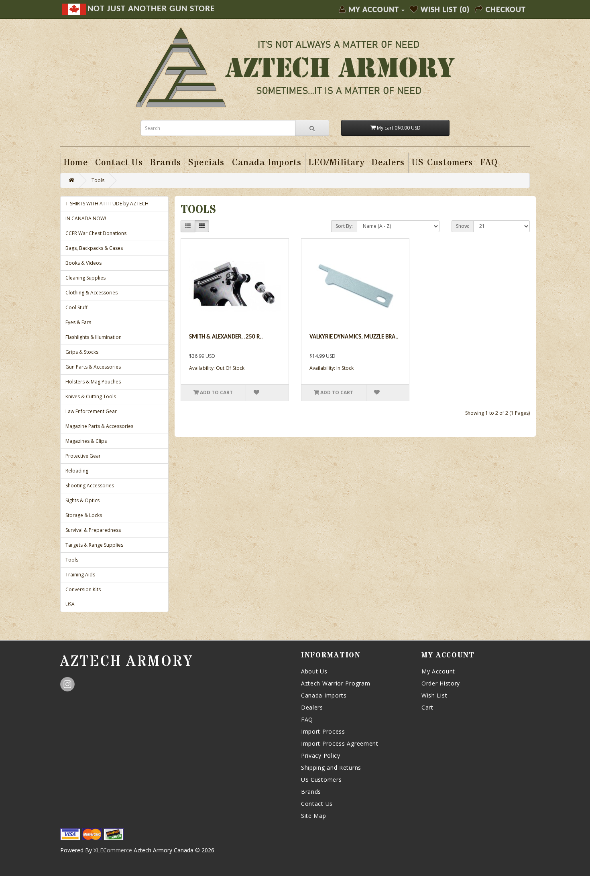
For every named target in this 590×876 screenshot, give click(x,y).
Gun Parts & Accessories (93, 366)
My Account (438, 671)
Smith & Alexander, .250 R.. (226, 337)
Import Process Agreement (339, 743)
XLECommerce (113, 850)
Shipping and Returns (331, 767)
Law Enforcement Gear (91, 411)
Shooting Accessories (89, 485)
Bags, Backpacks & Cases (94, 248)
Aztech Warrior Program (335, 683)
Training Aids (80, 574)
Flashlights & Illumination (93, 337)
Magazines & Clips (86, 441)
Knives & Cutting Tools (90, 396)
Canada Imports (324, 695)
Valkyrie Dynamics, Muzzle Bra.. (354, 337)
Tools (98, 180)
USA (70, 604)
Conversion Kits (83, 589)
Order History (440, 683)
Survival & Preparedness (93, 530)
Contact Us (317, 803)
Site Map (313, 815)
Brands (311, 791)
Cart (427, 707)
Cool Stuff (76, 307)
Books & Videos (83, 263)
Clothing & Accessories (91, 292)
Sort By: (344, 226)
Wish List (434, 695)
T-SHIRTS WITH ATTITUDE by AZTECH (107, 203)
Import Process (323, 731)
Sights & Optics (82, 500)
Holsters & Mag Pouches (93, 381)
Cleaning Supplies (85, 277)
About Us (314, 671)
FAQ (307, 719)
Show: (462, 226)
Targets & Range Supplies (94, 544)
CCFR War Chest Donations (95, 233)
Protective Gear (83, 455)
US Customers (321, 779)
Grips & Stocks (81, 352)
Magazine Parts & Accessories (99, 426)
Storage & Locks (83, 515)
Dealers (312, 707)
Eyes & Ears (78, 322)
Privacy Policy (320, 755)
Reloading (76, 470)
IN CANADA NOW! (85, 218)
